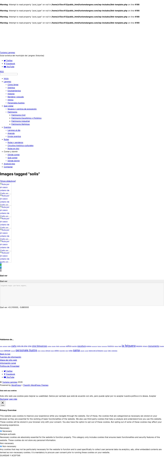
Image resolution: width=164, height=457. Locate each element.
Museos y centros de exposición (22, 109)
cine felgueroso (39, 346)
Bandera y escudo (16, 97)
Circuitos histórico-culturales (20, 145)
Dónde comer (14, 154)
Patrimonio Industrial (20, 121)
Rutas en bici (13, 148)
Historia (11, 94)
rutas (71, 351)
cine (29, 346)
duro (57, 346)
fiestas (99, 346)
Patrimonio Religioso (20, 124)
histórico (111, 346)
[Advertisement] (57, 37)
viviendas (114, 350)
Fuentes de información (10, 357)
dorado (54, 346)
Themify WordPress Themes (35, 385)
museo (162, 346)
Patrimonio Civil (18, 115)
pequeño (13, 350)
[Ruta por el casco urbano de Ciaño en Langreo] (5, 193)
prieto (56, 351)
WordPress (16, 385)
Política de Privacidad (9, 366)
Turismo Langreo (9, 382)
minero (145, 346)
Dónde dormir (14, 161)
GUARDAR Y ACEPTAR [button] (10, 455)
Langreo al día (14, 130)
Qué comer (12, 158)
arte (1, 346)
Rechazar (4, 399)
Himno (10, 100)
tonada (105, 350)
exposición (94, 346)
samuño (82, 350)
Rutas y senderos (15, 142)
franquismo (104, 346)
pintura (47, 351)
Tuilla (109, 350)
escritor (74, 346)
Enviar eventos (14, 136)
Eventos (7, 127)
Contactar (8, 167)
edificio (69, 346)
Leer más (13, 399)
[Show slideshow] (8, 181)
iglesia (116, 346)
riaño (66, 350)
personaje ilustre (26, 350)
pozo (52, 350)
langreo (139, 346)
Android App (9, 164)
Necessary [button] (4, 428)
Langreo (7, 81)
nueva (2, 350)
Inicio (6, 78)
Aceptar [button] (152, 396)
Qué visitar (8, 106)
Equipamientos (14, 91)
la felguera (129, 345)
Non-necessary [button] (7, 443)
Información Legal (8, 363)
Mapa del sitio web (8, 360)
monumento (153, 346)
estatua (88, 346)
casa (9, 346)
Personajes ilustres (16, 103)
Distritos (11, 87)
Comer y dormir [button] (11, 151)
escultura (81, 346)
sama (76, 350)
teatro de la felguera (96, 351)
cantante (5, 346)
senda (86, 350)
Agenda (11, 133)
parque (7, 350)
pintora (43, 350)
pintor (39, 350)
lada (120, 346)
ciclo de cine (22, 346)
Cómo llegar (13, 84)
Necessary (7, 431)
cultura (49, 346)
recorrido (62, 350)
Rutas (6, 139)
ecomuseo (62, 346)
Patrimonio (12, 112)
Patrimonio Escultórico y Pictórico (26, 118)
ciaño (13, 346)
